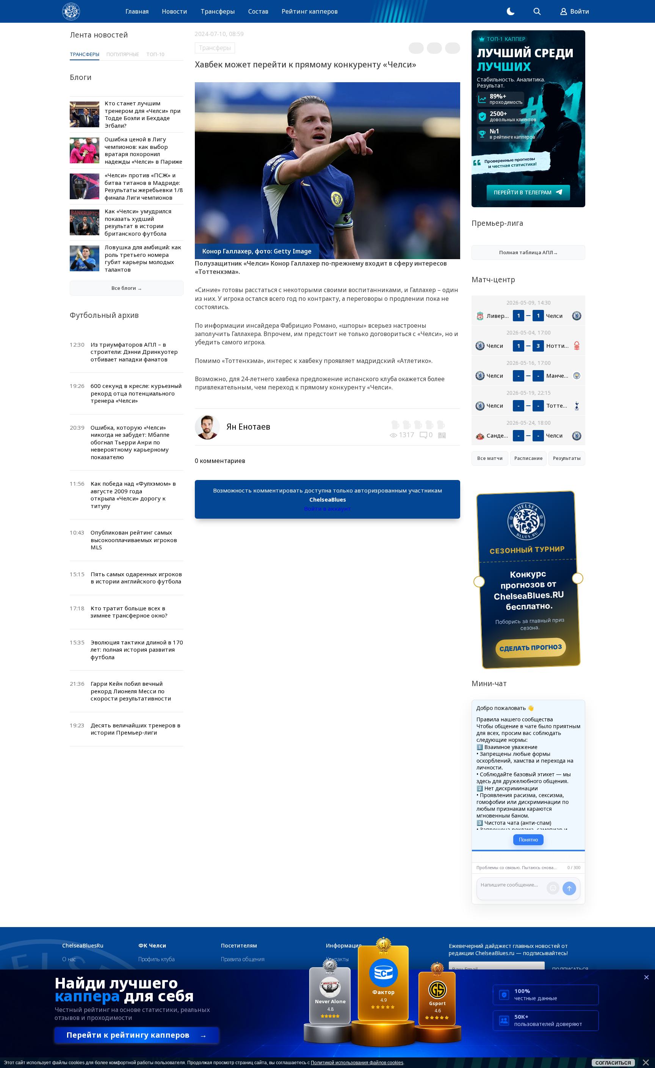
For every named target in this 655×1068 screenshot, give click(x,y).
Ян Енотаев (248, 426)
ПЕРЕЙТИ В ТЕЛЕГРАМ (523, 192)
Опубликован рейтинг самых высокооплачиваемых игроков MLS (134, 540)
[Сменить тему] (510, 11)
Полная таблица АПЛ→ (528, 252)
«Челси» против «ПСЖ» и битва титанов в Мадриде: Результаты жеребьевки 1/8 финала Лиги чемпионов (144, 186)
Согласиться (613, 1063)
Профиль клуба (156, 959)
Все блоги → (126, 288)
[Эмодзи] (553, 888)
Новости (174, 11)
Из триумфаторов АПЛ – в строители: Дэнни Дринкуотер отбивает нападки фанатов (134, 352)
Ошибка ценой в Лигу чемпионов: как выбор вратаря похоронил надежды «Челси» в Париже (143, 150)
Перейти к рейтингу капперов (136, 1035)
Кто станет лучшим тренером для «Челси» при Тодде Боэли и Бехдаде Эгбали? (142, 114)
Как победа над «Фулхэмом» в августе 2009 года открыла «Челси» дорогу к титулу (133, 495)
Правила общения (243, 959)
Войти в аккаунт (327, 508)
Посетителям (239, 945)
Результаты (567, 458)
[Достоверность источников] (442, 434)
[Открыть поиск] (537, 11)
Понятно (528, 840)
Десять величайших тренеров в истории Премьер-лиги (135, 728)
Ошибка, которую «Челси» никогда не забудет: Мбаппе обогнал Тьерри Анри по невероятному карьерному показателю (130, 442)
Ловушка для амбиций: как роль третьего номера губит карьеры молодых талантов (143, 258)
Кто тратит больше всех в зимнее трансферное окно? (129, 611)
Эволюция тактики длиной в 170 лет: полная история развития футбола (137, 649)
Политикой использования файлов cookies (357, 1062)
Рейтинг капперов (310, 11)
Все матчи (490, 458)
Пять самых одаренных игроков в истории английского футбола (136, 577)
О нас (69, 959)
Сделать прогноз (531, 648)
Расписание (528, 458)
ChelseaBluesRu (82, 945)
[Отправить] (569, 888)
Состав (258, 11)
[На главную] (71, 11)
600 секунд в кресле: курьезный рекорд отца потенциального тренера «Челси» (136, 393)
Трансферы (218, 11)
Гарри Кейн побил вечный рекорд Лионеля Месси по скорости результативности (131, 691)
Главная (137, 11)
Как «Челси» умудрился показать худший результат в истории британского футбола (138, 222)
